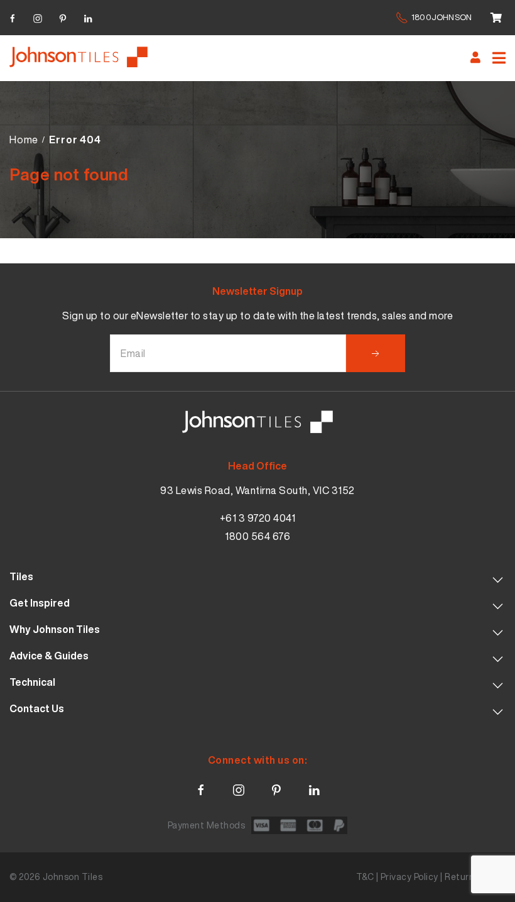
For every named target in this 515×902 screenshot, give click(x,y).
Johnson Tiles (73, 876)
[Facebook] (12, 17)
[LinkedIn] (87, 17)
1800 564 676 (257, 536)
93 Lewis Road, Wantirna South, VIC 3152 (257, 490)
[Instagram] (37, 17)
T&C (365, 876)
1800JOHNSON (441, 17)
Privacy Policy (409, 876)
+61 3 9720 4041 (258, 517)
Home (23, 139)
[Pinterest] (62, 17)
